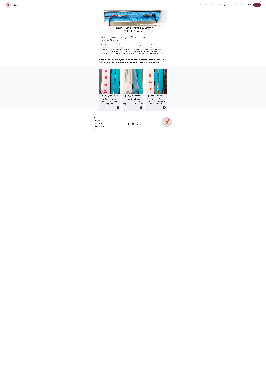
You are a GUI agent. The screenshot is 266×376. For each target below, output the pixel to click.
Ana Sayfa (97, 114)
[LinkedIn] (251, 5)
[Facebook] (246, 5)
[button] (223, 5)
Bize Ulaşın (97, 130)
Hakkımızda (97, 120)
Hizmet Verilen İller (99, 126)
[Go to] (118, 107)
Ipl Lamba (96, 117)
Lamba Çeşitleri (98, 123)
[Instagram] (249, 5)
